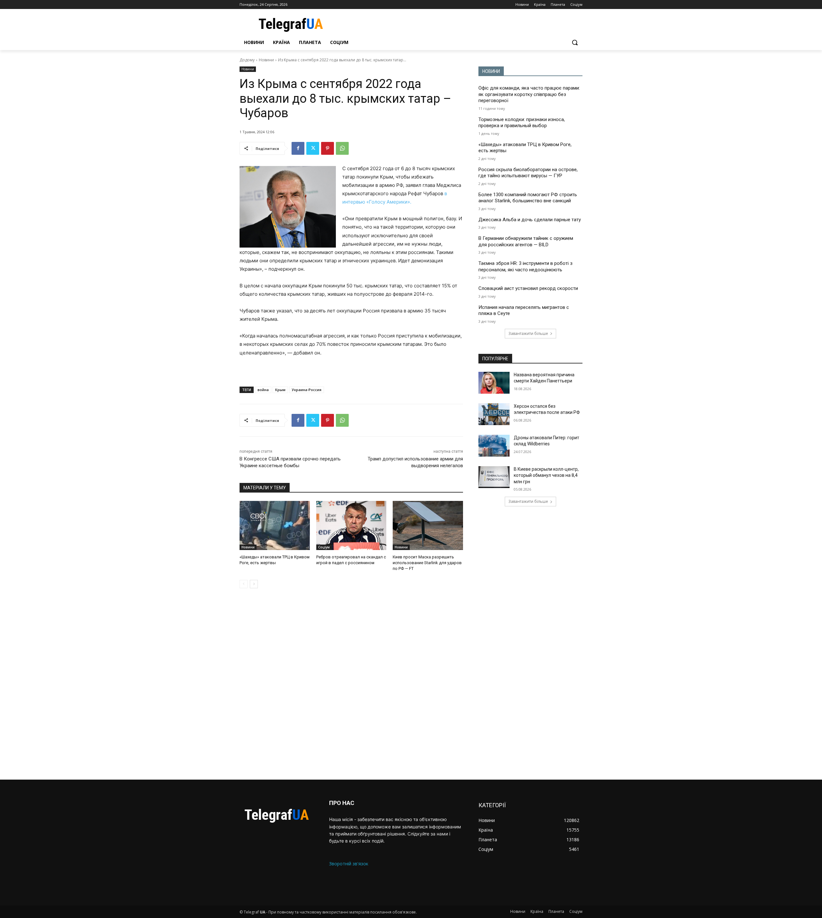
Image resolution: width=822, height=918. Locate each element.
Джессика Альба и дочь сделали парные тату (529, 220)
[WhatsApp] (342, 148)
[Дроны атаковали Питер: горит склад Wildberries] (494, 446)
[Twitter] (312, 148)
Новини (266, 60)
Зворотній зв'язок (348, 864)
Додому (247, 60)
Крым (280, 389)
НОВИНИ (491, 71)
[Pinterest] (327, 148)
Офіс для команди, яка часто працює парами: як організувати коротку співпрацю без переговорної (529, 94)
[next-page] (254, 584)
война (263, 389)
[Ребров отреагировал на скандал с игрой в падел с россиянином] (351, 525)
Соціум (324, 547)
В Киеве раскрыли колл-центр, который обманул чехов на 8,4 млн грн (546, 475)
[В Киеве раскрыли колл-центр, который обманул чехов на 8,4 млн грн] (494, 477)
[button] (574, 42)
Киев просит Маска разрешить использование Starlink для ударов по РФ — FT (427, 563)
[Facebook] (298, 148)
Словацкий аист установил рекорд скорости (528, 288)
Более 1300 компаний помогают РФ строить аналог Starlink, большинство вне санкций (527, 198)
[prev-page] (244, 584)
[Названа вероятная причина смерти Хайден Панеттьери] (494, 383)
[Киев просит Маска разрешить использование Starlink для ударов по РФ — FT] (428, 525)
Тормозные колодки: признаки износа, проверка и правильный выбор (521, 123)
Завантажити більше (528, 333)
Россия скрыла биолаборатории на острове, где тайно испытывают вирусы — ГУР (528, 173)
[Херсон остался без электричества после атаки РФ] (494, 414)
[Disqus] (351, 684)
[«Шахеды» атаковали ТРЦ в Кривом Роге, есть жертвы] (275, 525)
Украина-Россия (306, 389)
